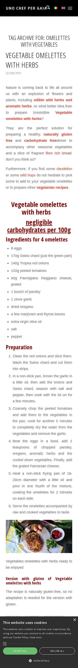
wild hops (27, 175)
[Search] (46, 8)
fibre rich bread (58, 153)
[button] (39, 660)
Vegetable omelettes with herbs (36, 60)
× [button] (74, 619)
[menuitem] (46, 8)
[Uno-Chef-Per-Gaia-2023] (32, 8)
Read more (36, 637)
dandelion (64, 169)
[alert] (39, 642)
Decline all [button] (57, 650)
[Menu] (70, 8)
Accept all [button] (20, 650)
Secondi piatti (13, 73)
